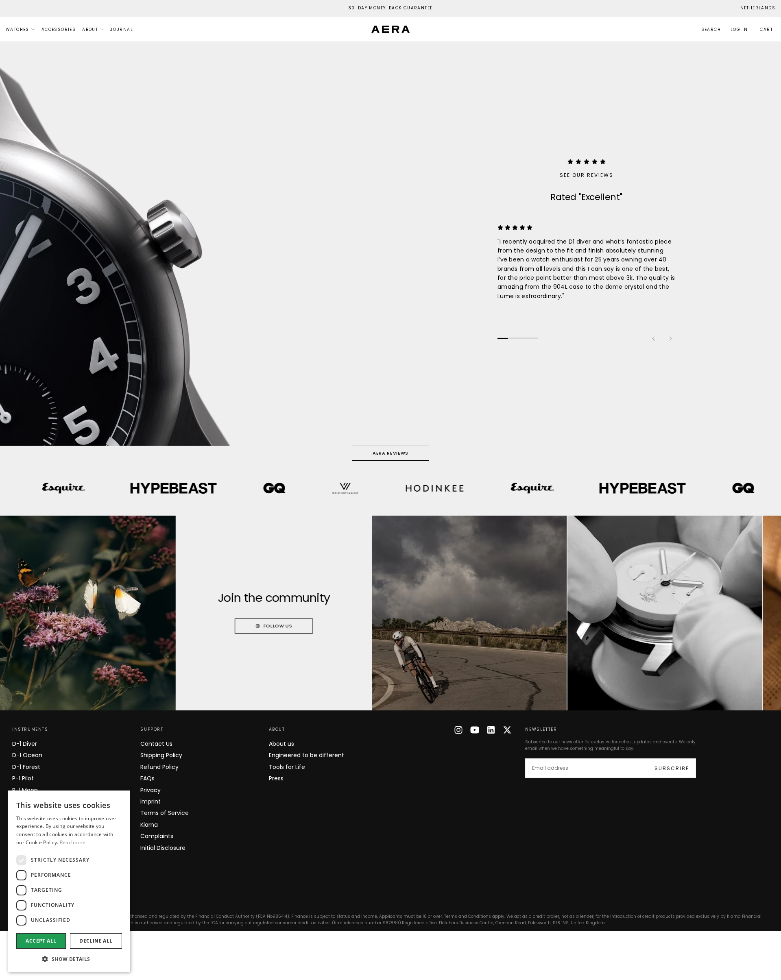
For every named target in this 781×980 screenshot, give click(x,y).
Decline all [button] (95, 940)
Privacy (150, 790)
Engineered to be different (306, 755)
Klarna (149, 825)
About (90, 29)
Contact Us (156, 744)
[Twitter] (507, 730)
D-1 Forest (26, 767)
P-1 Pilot (23, 778)
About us (281, 744)
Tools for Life (287, 767)
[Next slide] (670, 338)
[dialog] (69, 881)
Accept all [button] (41, 940)
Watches (17, 29)
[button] (757, 8)
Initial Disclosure (162, 848)
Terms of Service (164, 813)
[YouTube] (475, 730)
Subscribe (671, 768)
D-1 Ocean (27, 755)
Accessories (58, 29)
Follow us (241, 626)
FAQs (147, 778)
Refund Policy (159, 767)
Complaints (156, 836)
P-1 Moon (25, 790)
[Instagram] (458, 730)
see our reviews (586, 175)
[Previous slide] (654, 338)
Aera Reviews (390, 453)
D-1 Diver (24, 744)
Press (276, 778)
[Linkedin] (491, 730)
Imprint (150, 801)
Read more (73, 842)
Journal (121, 29)
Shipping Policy (161, 755)
